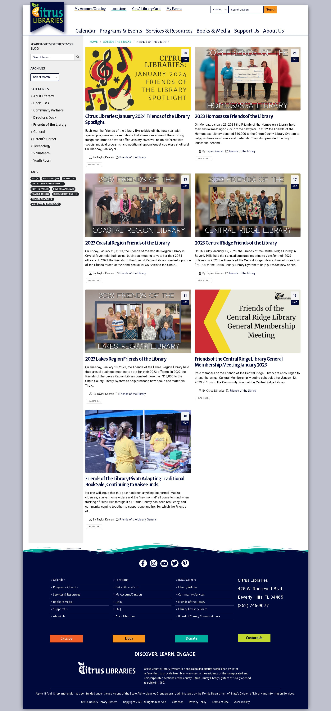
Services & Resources (66, 594)
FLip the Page (40, 189)
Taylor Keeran (215, 151)
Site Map (178, 702)
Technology (41, 146)
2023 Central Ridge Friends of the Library (236, 243)
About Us (59, 616)
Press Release (63, 189)
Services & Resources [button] (169, 31)
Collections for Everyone (47, 184)
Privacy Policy (197, 702)
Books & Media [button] (213, 31)
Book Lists (41, 103)
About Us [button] (273, 31)
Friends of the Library (133, 157)
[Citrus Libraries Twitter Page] (175, 563)
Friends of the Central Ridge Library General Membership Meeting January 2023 (239, 362)
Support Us (60, 609)
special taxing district (199, 668)
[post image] (138, 78)
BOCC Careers (187, 579)
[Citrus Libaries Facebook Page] (143, 563)
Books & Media (63, 601)
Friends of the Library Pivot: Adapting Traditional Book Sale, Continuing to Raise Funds (134, 482)
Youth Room (42, 160)
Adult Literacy (43, 96)
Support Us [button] (246, 31)
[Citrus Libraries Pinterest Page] (185, 563)
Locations (118, 9)
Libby (119, 601)
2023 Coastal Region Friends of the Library (127, 243)
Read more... (94, 165)
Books (69, 179)
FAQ (118, 609)
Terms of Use (220, 702)
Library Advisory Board (192, 609)
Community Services (191, 594)
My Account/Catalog (90, 9)
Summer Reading (42, 199)
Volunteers (41, 153)
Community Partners (48, 110)
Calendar (59, 579)
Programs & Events (65, 587)
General (151, 519)
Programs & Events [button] (120, 31)
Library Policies (187, 587)
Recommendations (65, 194)
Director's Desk (44, 117)
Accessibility (242, 702)
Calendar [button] (85, 31)
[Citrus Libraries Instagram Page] (153, 563)
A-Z (35, 179)
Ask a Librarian (125, 616)
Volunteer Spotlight (45, 204)
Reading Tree (40, 194)
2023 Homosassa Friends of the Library (234, 116)
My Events (174, 9)
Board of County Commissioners (199, 616)
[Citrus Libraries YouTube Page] (164, 563)
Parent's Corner (44, 139)
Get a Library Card (146, 9)
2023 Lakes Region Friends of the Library (125, 359)
